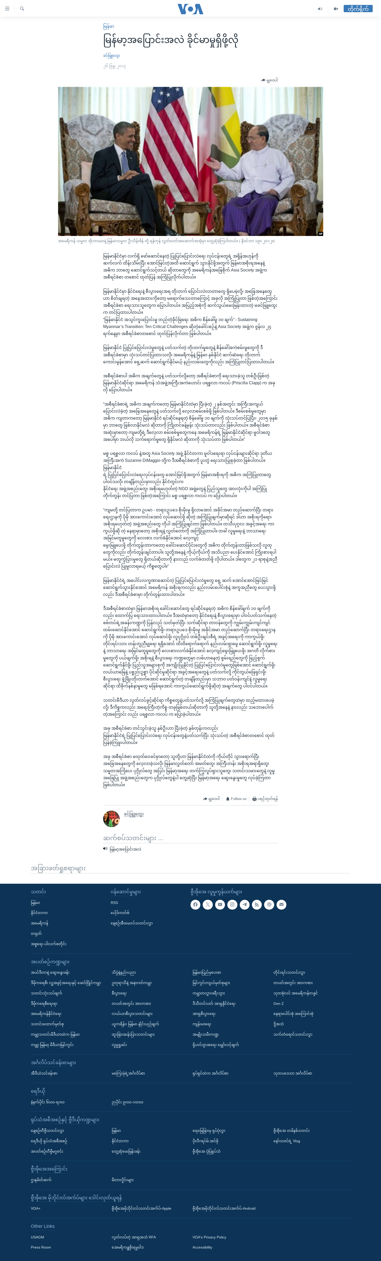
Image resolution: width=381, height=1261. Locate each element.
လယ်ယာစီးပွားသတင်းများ (132, 1014)
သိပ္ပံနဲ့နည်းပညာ (124, 972)
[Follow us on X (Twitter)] (208, 904)
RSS (114, 902)
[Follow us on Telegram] (245, 904)
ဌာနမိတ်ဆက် (41, 1180)
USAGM (37, 1237)
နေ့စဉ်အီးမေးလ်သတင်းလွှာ (132, 923)
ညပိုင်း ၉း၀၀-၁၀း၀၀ (127, 1102)
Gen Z (278, 1003)
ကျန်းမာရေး (202, 1024)
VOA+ (35, 1208)
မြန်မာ (108, 26)
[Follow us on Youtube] (220, 904)
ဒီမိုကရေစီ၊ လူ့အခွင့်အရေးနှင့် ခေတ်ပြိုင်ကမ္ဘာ (66, 983)
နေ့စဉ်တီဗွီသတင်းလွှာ (47, 1130)
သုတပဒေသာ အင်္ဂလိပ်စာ (292, 1073)
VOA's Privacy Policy (209, 1237)
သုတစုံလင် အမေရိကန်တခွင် (295, 993)
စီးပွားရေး (119, 993)
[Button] (269, 80)
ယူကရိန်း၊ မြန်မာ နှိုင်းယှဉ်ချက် (135, 1024)
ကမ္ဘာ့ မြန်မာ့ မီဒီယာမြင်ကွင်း (52, 1045)
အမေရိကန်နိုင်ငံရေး (46, 1014)
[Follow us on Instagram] (232, 904)
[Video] (336, 9)
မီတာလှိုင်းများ (123, 1180)
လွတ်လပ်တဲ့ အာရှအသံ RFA (134, 1237)
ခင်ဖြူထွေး (111, 55)
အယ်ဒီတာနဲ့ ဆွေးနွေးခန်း (50, 972)
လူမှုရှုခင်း (119, 1045)
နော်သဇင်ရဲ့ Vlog (286, 1141)
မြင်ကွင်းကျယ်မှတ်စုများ (211, 983)
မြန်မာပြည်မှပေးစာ (207, 972)
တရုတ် (36, 933)
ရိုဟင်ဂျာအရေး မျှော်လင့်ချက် (216, 1045)
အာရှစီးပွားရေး (204, 1014)
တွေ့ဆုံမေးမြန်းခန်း (126, 1151)
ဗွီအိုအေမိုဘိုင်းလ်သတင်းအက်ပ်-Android (224, 1208)
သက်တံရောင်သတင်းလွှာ (292, 1034)
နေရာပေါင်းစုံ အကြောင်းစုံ (293, 1014)
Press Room (41, 1247)
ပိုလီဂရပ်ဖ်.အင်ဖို (205, 1141)
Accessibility (202, 1247)
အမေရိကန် (39, 923)
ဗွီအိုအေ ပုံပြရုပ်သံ (207, 1151)
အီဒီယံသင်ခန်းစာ (44, 1073)
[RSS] (257, 904)
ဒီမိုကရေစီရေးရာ (44, 1003)
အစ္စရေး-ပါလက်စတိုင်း (48, 944)
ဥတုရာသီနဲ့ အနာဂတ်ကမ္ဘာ (132, 983)
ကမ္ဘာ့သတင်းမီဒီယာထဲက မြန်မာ (55, 1034)
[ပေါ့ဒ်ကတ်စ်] (269, 904)
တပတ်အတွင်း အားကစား (131, 1003)
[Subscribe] (281, 904)
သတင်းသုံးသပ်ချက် (46, 993)
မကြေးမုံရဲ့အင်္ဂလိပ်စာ (128, 1073)
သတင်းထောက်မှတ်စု (47, 1024)
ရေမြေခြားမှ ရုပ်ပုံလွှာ (209, 1130)
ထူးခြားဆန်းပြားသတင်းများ (133, 1034)
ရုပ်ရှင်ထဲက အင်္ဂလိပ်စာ (210, 1073)
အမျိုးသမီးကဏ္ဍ (206, 1034)
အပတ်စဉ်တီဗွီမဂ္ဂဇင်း (47, 1151)
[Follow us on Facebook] (195, 904)
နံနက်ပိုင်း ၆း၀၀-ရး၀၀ (48, 1102)
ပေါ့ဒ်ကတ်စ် (120, 913)
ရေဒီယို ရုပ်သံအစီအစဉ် (49, 1141)
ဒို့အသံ (278, 1024)
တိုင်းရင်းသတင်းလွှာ (289, 972)
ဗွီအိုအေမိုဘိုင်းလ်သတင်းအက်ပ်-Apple (141, 1208)
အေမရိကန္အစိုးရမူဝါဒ (128, 1247)
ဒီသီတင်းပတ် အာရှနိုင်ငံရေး (214, 1003)
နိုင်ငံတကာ (39, 913)
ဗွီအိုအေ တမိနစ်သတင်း (291, 1130)
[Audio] (320, 9)
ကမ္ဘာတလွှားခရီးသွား (209, 993)
